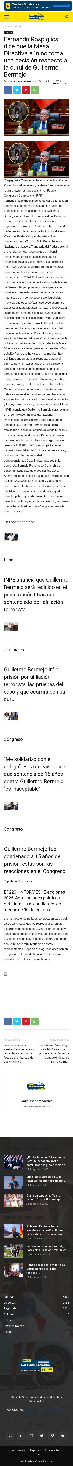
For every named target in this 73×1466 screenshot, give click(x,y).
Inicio (7, 26)
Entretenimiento (53, 1450)
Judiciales (14, 649)
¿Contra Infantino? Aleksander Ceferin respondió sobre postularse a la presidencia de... (47, 1161)
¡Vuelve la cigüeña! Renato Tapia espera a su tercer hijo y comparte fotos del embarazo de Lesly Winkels (20, 1053)
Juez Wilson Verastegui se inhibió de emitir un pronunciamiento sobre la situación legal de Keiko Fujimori (54, 1053)
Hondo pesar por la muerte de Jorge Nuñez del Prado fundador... (45, 1268)
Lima (8, 559)
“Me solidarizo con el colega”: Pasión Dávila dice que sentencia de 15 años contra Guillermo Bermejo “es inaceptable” (34, 774)
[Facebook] (21, 1436)
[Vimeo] (52, 1436)
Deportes (35, 1450)
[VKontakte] (63, 1436)
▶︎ (8, 6)
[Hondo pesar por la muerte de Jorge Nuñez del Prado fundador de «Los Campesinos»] (13, 1270)
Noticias (17, 26)
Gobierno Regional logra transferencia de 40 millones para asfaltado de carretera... (45, 1230)
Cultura (36, 1454)
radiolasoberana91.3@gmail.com (45, 1409)
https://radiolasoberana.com (36, 1106)
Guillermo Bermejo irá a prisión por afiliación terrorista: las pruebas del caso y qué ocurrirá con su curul (34, 684)
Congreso (13, 739)
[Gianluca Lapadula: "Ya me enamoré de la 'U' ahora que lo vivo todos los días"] (13, 1200)
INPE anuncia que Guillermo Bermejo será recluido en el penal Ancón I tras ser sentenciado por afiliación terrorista (36, 595)
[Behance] (10, 1436)
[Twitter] (42, 1436)
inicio (11, 1450)
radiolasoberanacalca (21, 81)
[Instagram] (31, 1436)
